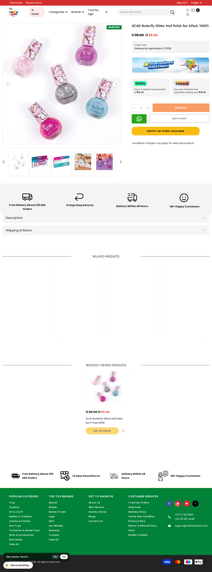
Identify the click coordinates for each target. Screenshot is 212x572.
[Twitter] (195, 503)
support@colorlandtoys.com (191, 525)
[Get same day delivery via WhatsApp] (171, 65)
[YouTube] (187, 503)
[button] (8, 84)
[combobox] (147, 12)
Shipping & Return (19, 230)
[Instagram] (178, 503)
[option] (62, 83)
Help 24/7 (182, 2)
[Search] (172, 12)
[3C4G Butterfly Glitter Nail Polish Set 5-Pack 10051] (106, 387)
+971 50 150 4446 (185, 519)
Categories (56, 12)
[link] (27, 202)
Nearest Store (34, 2)
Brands (76, 12)
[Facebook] (169, 503)
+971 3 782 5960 (184, 514)
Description (14, 218)
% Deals (35, 12)
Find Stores (16, 2)
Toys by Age (93, 12)
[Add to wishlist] (123, 431)
